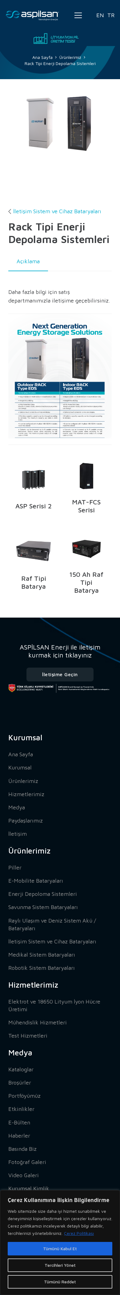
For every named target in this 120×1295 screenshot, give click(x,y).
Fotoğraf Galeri (27, 1162)
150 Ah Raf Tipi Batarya (86, 582)
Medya (16, 807)
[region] (60, 1242)
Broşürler (19, 1082)
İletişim (17, 834)
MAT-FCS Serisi (86, 506)
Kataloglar (21, 1069)
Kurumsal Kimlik (28, 1188)
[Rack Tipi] (67, 139)
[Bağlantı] (32, 15)
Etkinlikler (21, 1109)
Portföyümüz (24, 1096)
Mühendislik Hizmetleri (37, 1022)
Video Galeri (23, 1175)
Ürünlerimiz (23, 781)
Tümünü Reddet (60, 1281)
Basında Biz (22, 1149)
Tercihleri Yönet (60, 1265)
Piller (15, 867)
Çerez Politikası (79, 1233)
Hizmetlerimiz (26, 794)
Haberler (19, 1135)
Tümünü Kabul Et (60, 1248)
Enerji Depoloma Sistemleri (42, 894)
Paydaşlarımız (25, 820)
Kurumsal (20, 767)
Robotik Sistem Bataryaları (41, 968)
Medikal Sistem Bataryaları (41, 954)
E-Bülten (19, 1122)
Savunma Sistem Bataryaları (43, 907)
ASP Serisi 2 (33, 506)
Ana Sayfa (20, 754)
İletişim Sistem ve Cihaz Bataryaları (57, 211)
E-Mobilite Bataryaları (35, 880)
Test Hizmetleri (27, 1035)
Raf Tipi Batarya (33, 582)
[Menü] (78, 15)
